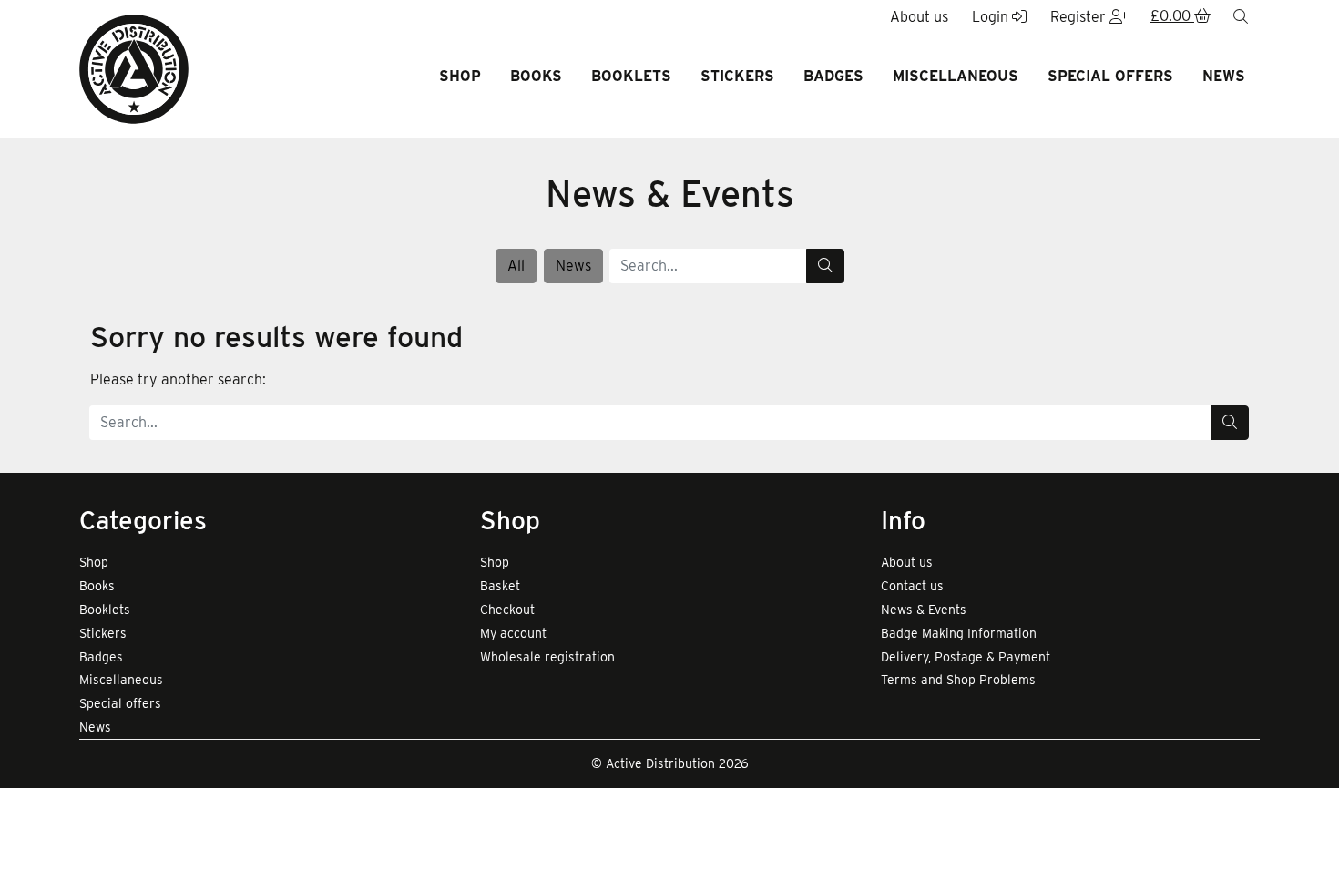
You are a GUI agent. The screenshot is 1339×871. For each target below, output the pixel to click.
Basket (500, 586)
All (516, 265)
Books (536, 76)
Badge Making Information (959, 633)
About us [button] (919, 17)
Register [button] (1079, 17)
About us (907, 562)
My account (513, 633)
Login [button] (992, 17)
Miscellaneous (955, 76)
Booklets (631, 76)
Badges (833, 76)
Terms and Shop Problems (958, 679)
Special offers (1110, 76)
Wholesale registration (547, 657)
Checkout (507, 609)
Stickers (737, 76)
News (1223, 76)
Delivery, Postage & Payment (965, 657)
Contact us (912, 586)
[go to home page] (134, 68)
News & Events (923, 609)
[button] (1180, 17)
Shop (460, 76)
